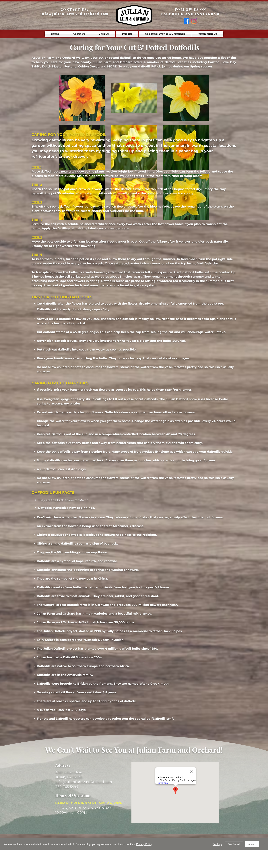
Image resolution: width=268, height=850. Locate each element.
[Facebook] (186, 21)
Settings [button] (217, 844)
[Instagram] (194, 21)
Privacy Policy (144, 844)
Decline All (234, 844)
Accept (252, 844)
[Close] (263, 844)
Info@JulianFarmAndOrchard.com (74, 14)
